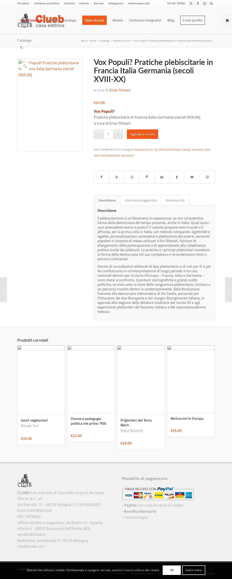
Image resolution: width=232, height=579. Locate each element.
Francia (186, 149)
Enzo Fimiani (120, 90)
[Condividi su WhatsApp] (131, 177)
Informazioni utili (138, 3)
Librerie (84, 3)
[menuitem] (24, 3)
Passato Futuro (144, 149)
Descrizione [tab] (107, 200)
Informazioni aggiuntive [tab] (141, 200)
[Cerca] (21, 47)
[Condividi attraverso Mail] (192, 177)
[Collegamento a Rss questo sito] (211, 3)
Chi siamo (23, 3)
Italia (207, 149)
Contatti (69, 3)
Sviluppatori (115, 3)
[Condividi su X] (116, 177)
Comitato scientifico (46, 3)
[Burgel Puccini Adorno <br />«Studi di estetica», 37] (3, 289)
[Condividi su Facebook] (101, 177)
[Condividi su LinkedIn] (162, 177)
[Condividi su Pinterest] (146, 177)
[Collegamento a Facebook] (197, 3)
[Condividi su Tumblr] (177, 177)
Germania (197, 149)
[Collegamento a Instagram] (204, 3)
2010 (161, 149)
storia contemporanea (107, 155)
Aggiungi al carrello (142, 134)
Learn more (194, 570)
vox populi (127, 155)
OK (172, 570)
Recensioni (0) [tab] (175, 200)
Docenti (99, 3)
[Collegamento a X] (191, 3)
